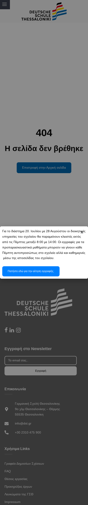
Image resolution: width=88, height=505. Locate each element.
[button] (81, 232)
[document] (44, 252)
